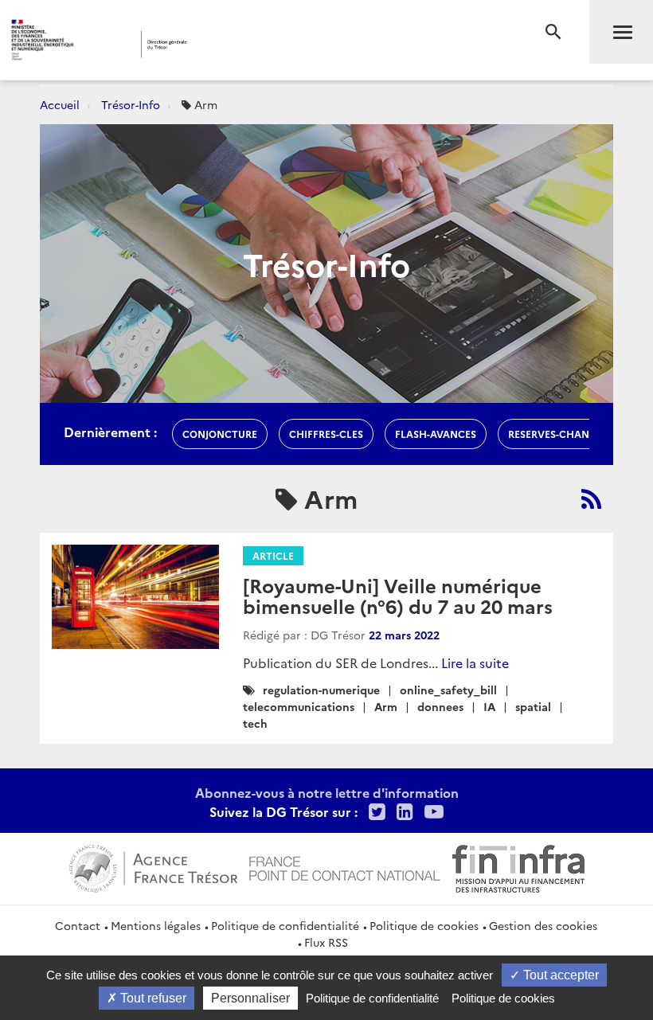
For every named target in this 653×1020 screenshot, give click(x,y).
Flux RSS (326, 942)
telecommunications (298, 706)
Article (273, 555)
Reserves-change (555, 433)
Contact (77, 925)
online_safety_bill (448, 690)
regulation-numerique (321, 690)
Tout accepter (559, 975)
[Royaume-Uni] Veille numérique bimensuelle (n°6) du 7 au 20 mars (398, 595)
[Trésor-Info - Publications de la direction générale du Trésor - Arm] (591, 498)
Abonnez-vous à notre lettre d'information (327, 792)
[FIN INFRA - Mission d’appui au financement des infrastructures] (518, 866)
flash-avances (435, 433)
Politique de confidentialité (285, 925)
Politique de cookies (424, 925)
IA (489, 706)
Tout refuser (151, 998)
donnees (440, 706)
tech (255, 723)
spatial (533, 706)
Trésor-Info (130, 104)
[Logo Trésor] (249, 44)
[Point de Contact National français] (344, 866)
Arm (385, 706)
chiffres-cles (326, 433)
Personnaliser (250, 998)
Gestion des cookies (543, 925)
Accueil (60, 104)
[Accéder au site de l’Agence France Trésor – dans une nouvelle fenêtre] (153, 866)
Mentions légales (156, 925)
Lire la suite (475, 662)
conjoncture (219, 433)
